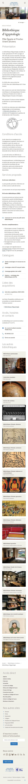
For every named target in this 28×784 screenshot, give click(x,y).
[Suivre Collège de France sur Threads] (10, 755)
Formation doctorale (8, 692)
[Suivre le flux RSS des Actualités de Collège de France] (21, 755)
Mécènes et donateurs (8, 701)
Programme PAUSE (9, 723)
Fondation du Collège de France (12, 720)
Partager (22, 22)
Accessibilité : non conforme (14, 780)
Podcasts (5, 681)
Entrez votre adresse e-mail (11, 740)
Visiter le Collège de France (10, 699)
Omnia (6, 714)
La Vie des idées (8, 725)
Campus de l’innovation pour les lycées (14, 727)
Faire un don (8, 761)
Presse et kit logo (7, 690)
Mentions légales (17, 777)
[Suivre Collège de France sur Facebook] (4, 755)
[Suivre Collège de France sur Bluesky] (12, 755)
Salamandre (8, 716)
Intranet (7, 711)
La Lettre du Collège (8, 685)
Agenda (5, 676)
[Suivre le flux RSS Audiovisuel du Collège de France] (24, 755)
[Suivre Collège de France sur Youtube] (18, 755)
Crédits (23, 777)
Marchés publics (7, 696)
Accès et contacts (7, 777)
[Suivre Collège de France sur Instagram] (7, 755)
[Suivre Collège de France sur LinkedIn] (15, 755)
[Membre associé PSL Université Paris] (19, 770)
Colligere (7, 718)
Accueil (4, 663)
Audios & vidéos (7, 679)
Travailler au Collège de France (10, 694)
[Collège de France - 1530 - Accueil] (14, 4)
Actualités (5, 683)
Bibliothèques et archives (14, 663)
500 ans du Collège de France (10, 688)
